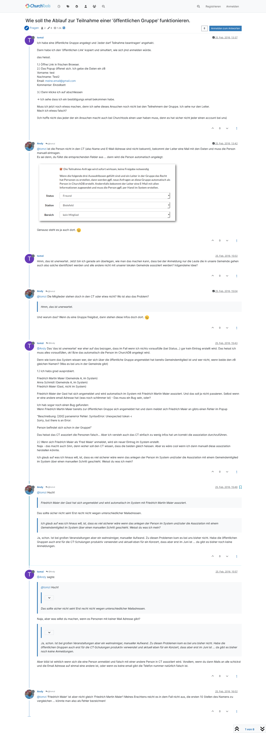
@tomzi (51, 143)
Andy (40, 143)
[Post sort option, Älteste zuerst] (204, 28)
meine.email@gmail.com (60, 80)
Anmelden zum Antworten (225, 28)
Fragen (34, 27)
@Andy (51, 343)
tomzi (40, 37)
